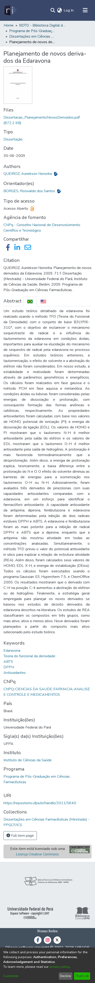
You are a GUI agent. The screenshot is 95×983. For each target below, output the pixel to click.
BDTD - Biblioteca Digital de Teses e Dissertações (42, 25)
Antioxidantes (14, 672)
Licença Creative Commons (37, 854)
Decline (65, 976)
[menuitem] (59, 10)
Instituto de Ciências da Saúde (27, 760)
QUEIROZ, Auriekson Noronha (28, 173)
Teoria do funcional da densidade (29, 656)
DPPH (8, 667)
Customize (10, 976)
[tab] (30, 301)
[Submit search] (53, 10)
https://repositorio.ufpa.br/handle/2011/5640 (39, 803)
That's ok (82, 976)
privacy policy (59, 967)
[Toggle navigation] (85, 10)
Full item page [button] (22, 835)
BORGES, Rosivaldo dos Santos (29, 191)
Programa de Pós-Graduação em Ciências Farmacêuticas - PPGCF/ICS (32, 30)
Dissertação (13, 139)
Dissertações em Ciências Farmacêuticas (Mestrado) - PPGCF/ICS (32, 36)
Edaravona (11, 650)
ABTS (8, 661)
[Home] (10, 10)
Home (9, 25)
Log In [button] (69, 10)
